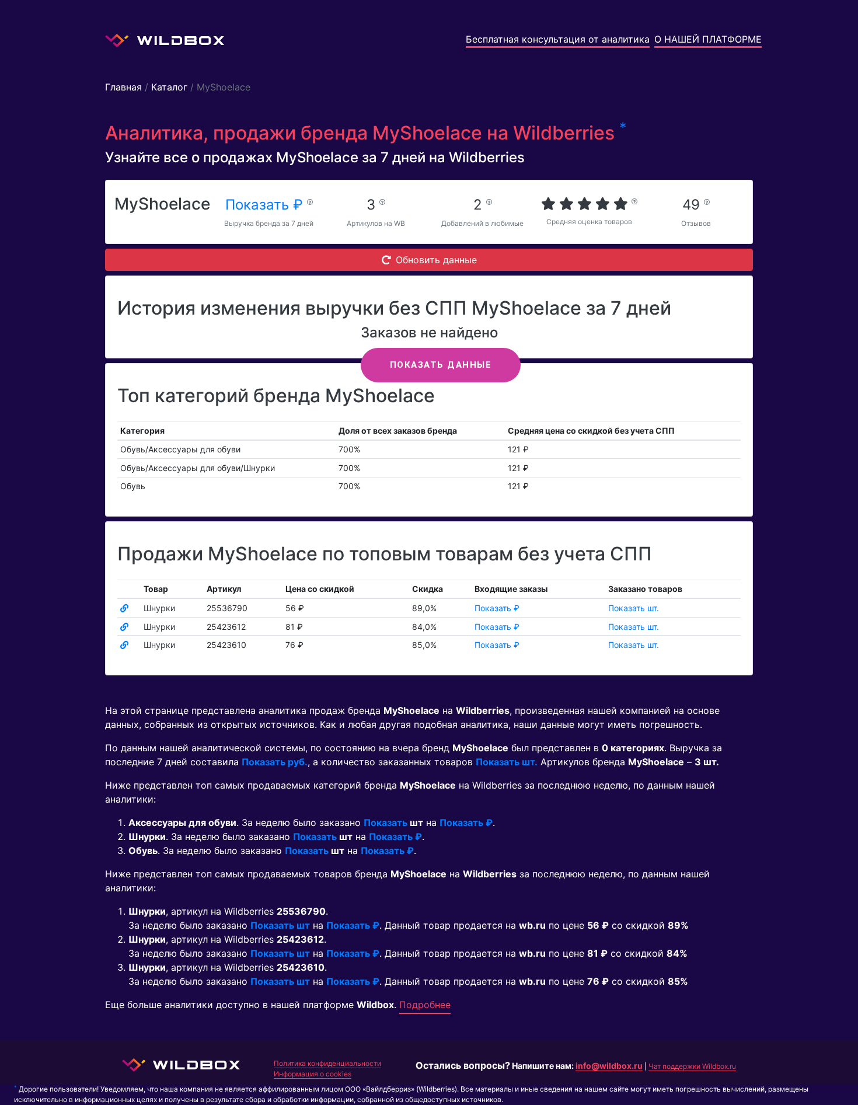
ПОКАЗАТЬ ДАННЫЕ (441, 365)
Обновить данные (436, 260)
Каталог (169, 87)
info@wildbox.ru (609, 1066)
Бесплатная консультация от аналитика (558, 39)
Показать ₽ (266, 204)
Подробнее (425, 1004)
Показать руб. (275, 762)
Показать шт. (633, 608)
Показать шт (280, 925)
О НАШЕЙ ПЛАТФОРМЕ (708, 39)
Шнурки (159, 608)
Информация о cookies (312, 1073)
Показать (385, 822)
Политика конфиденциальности (327, 1063)
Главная (123, 87)
